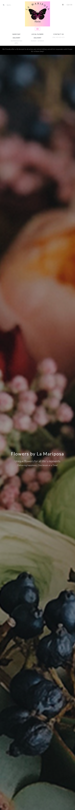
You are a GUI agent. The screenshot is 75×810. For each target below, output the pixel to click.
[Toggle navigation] (37, 29)
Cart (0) (69, 5)
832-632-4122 (60, 37)
